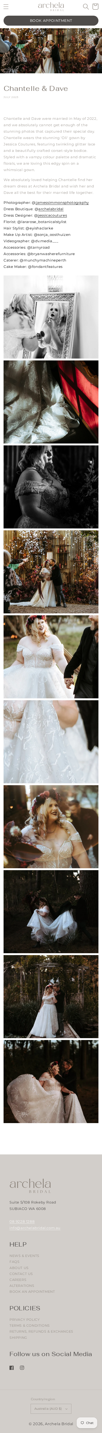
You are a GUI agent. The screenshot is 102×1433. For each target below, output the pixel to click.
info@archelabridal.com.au (34, 1228)
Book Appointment (51, 20)
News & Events (24, 1256)
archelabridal (51, 209)
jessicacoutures (52, 215)
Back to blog (54, 1138)
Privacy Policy (24, 1319)
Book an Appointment (32, 1291)
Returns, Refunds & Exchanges (41, 1331)
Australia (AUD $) (48, 1408)
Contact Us (21, 1274)
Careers (17, 1280)
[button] (6, 6)
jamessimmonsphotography (62, 202)
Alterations (21, 1286)
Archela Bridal (59, 1424)
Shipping (18, 1337)
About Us (19, 1268)
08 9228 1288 (22, 1221)
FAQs (14, 1262)
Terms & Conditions (29, 1325)
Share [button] (14, 109)
